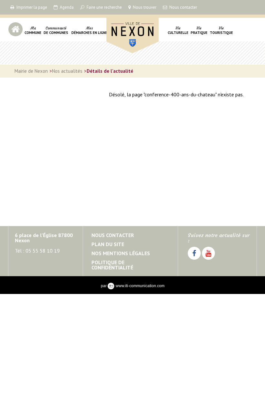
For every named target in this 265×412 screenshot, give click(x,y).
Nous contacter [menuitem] (112, 235)
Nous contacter (182, 7)
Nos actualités (67, 71)
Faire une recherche (104, 7)
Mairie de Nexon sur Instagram (208, 259)
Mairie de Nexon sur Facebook (194, 259)
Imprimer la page (31, 7)
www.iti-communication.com (140, 286)
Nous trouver (144, 7)
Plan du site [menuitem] (107, 244)
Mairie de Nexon (126, 69)
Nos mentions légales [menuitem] (120, 253)
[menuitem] (33, 34)
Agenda (66, 7)
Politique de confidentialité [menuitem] (112, 265)
